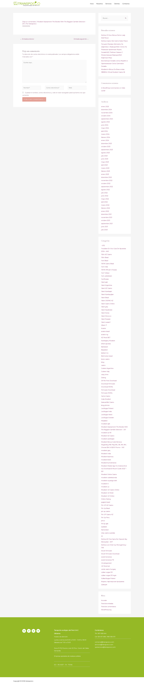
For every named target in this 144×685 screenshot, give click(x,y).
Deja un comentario (29, 22)
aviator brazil (105, 331)
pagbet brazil (105, 502)
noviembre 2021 (106, 217)
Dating (103, 378)
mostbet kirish (106, 460)
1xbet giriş (104, 307)
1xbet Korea (105, 313)
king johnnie (105, 405)
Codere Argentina (107, 368)
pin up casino (105, 511)
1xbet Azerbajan (106, 291)
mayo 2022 (105, 199)
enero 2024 (105, 140)
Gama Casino (105, 396)
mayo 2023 (105, 162)
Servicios (108, 4)
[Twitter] (29, 631)
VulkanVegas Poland (108, 578)
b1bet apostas (106, 344)
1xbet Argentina (106, 285)
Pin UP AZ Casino (107, 505)
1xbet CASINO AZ (107, 300)
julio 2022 (104, 193)
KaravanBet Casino (107, 402)
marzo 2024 (105, 134)
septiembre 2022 (107, 187)
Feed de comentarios (108, 606)
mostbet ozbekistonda (109, 477)
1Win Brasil (104, 257)
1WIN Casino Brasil (107, 264)
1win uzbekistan (106, 276)
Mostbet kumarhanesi (108, 463)
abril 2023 (104, 165)
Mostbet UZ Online (107, 496)
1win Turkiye (105, 273)
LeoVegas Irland (106, 414)
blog (102, 362)
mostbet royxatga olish (109, 480)
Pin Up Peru (105, 517)
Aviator (103, 328)
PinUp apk (104, 524)
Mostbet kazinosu (107, 457)
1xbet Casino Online (108, 304)
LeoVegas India (106, 411)
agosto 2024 (105, 122)
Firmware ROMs (106, 393)
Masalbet (104, 421)
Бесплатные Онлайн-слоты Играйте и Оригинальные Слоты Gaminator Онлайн (114, 63)
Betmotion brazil (107, 356)
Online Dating (106, 499)
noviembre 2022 (106, 180)
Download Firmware (108, 384)
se (102, 536)
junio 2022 (104, 196)
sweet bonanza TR (107, 560)
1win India (104, 267)
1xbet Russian (105, 319)
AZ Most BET (105, 337)
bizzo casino (105, 359)
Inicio (92, 4)
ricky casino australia (108, 533)
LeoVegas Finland (107, 408)
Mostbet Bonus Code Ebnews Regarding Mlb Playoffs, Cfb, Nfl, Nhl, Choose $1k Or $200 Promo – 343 (113, 444)
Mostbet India (106, 453)
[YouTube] (38, 631)
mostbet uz (105, 487)
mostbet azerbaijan (107, 439)
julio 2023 (104, 156)
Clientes (117, 4)
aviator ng (104, 334)
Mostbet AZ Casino (107, 436)
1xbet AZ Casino (106, 288)
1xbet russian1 (105, 322)
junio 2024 (104, 125)
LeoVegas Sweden (107, 418)
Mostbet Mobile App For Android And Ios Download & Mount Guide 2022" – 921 (114, 468)
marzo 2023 (105, 168)
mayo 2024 (105, 128)
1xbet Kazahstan (106, 310)
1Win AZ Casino (106, 254)
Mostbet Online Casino (109, 474)
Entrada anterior (27, 39)
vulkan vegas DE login (108, 575)
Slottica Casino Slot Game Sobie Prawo (114, 41)
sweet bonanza (106, 557)
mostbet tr (105, 484)
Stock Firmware (106, 551)
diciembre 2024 (106, 109)
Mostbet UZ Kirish (107, 493)
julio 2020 (104, 230)
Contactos (125, 4)
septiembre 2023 (107, 150)
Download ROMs (107, 387)
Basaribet (104, 350)
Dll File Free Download (109, 381)
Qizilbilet (104, 527)
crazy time (104, 374)
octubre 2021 (105, 220)
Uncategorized (106, 563)
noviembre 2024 (106, 113)
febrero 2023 (105, 171)
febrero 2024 (105, 137)
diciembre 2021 (106, 214)
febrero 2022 (105, 208)
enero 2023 (105, 174)
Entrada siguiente (81, 39)
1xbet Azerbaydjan (107, 294)
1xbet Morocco (106, 316)
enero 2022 (105, 211)
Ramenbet (105, 530)
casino (103, 365)
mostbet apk (105, 424)
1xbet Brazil (105, 297)
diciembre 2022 (106, 177)
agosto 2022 (105, 190)
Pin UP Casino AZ (107, 514)
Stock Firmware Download (110, 554)
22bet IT (104, 325)
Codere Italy (105, 371)
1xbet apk (104, 282)
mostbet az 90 (106, 433)
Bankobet (104, 347)
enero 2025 (105, 106)
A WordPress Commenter (110, 88)
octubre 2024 (105, 116)
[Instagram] (33, 631)
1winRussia (105, 279)
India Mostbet (106, 399)
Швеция (104, 584)
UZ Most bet (105, 566)
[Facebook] (24, 631)
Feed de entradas (107, 603)
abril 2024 (104, 131)
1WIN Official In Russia (109, 270)
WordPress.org (106, 610)
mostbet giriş (105, 450)
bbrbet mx (104, 353)
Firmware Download (108, 390)
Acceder (104, 600)
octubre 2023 (105, 146)
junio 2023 (104, 159)
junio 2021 (104, 226)
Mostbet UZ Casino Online (110, 490)
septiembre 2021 (107, 223)
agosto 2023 (105, 153)
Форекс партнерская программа (112, 581)
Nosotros (99, 4)
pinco (103, 521)
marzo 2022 (105, 205)
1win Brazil (104, 261)
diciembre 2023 (106, 143)
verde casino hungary (108, 569)
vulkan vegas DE (107, 572)
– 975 (103, 245)
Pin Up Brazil (105, 508)
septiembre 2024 (107, 119)
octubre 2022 (105, 183)
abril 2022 (104, 202)
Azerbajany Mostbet (108, 341)
